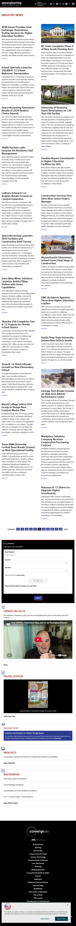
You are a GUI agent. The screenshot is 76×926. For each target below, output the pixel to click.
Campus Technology (38, 857)
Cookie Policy (62, 914)
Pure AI (38, 876)
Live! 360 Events (38, 863)
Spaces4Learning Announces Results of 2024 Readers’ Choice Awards (18, 110)
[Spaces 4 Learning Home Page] (11, 4)
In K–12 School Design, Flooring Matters (18, 797)
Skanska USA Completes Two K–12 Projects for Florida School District (18, 324)
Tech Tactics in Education (38, 892)
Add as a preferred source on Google (42, 4)
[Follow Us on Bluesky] (57, 4)
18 (18, 529)
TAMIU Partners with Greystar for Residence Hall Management (17, 150)
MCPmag (38, 866)
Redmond (38, 879)
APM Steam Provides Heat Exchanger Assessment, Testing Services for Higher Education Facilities (17, 31)
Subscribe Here (9, 716)
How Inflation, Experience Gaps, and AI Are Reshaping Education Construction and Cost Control (36, 616)
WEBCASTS (10, 752)
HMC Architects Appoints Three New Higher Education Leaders (57, 300)
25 (48, 529)
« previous (11, 529)
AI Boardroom (38, 844)
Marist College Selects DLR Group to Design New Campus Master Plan (17, 407)
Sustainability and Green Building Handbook (20, 791)
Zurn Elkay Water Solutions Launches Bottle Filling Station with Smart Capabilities (17, 283)
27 (56, 529)
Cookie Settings (44, 918)
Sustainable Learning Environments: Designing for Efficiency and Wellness (31, 757)
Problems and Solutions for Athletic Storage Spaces (24, 733)
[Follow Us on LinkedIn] (51, 4)
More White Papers (11, 803)
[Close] (68, 904)
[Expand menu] (73, 4)
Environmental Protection (38, 860)
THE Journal (38, 898)
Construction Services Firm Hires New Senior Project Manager (56, 198)
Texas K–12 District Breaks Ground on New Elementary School (18, 367)
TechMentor (38, 888)
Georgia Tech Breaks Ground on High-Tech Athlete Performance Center (57, 393)
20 (27, 529)
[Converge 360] (38, 832)
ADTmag (38, 847)
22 (35, 529)
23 (39, 529)
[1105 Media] (38, 840)
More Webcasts (9, 763)
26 (52, 529)
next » (66, 529)
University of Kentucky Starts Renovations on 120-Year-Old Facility (56, 110)
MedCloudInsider (38, 870)
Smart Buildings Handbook (14, 785)
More (6, 665)
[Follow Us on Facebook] (60, 4)
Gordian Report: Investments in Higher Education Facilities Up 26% (57, 161)
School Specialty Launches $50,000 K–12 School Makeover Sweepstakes (17, 70)
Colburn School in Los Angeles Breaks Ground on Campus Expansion (17, 195)
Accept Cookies (61, 918)
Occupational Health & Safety (38, 873)
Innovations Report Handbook (15, 779)
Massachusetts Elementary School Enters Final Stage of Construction (57, 260)
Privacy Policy (20, 575)
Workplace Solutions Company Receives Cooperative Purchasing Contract (55, 440)
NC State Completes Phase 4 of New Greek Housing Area (57, 47)
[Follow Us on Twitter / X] (54, 4)
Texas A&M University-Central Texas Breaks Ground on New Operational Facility (18, 447)
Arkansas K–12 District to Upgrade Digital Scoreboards (55, 490)
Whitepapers (12, 774)
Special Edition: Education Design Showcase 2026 (38, 711)
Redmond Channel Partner (38, 882)
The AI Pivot (38, 895)
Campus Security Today (38, 854)
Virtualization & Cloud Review (38, 901)
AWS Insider (38, 851)
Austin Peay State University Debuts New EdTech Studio (57, 339)
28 (61, 529)
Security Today (38, 885)
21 (31, 529)
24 (44, 529)
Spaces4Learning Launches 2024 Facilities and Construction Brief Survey (17, 238)
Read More (57, 738)
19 (22, 529)
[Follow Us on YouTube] (66, 4)
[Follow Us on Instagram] (63, 4)
